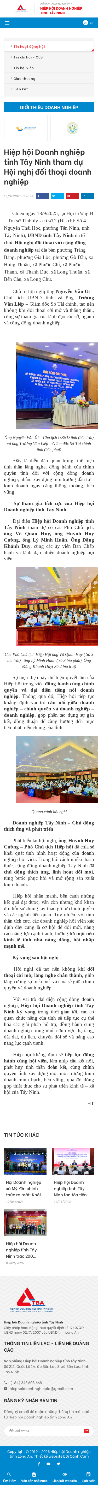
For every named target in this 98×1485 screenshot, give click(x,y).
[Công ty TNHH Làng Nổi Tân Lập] (26, 128)
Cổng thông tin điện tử (56, 4)
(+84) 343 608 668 (26, 1382)
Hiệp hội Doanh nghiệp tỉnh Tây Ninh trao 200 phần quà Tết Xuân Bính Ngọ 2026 (21, 1259)
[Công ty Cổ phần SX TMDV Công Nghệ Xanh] (72, 128)
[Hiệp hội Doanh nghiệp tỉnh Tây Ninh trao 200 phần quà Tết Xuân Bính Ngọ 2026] (25, 1222)
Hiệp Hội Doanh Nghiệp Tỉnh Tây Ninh (61, 10)
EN (91, 23)
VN (85, 23)
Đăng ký (86, 1431)
